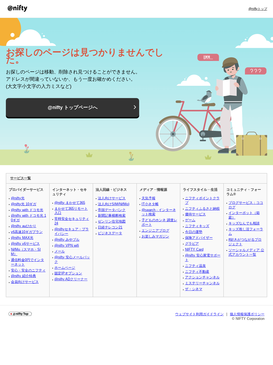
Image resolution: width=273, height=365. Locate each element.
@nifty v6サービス (25, 244)
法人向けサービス (112, 198)
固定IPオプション (68, 273)
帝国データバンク (112, 210)
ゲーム (190, 220)
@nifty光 (18, 198)
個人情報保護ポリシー (247, 314)
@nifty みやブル (66, 240)
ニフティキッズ (197, 226)
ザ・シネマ (193, 289)
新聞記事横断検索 (112, 215)
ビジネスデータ (110, 233)
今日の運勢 (193, 232)
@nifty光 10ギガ (23, 204)
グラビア (192, 244)
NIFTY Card (194, 249)
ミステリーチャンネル (202, 283)
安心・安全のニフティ (28, 270)
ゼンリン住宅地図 (112, 221)
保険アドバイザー (199, 238)
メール (59, 251)
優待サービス (195, 214)
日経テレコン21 (110, 227)
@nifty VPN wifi (66, 245)
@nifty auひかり (23, 226)
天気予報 (148, 198)
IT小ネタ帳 (150, 204)
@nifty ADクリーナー (70, 279)
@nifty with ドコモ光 (27, 210)
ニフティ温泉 (195, 266)
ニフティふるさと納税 (202, 209)
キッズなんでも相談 (244, 223)
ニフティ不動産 (197, 272)
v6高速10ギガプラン (27, 232)
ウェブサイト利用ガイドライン (199, 314)
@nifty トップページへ (73, 107)
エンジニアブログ (155, 230)
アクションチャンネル (202, 277)
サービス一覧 (20, 178)
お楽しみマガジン (155, 236)
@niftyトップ (257, 9)
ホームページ (64, 268)
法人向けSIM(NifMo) (113, 204)
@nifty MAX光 (22, 238)
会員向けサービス (25, 282)
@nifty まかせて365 (69, 203)
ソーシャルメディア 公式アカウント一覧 (246, 252)
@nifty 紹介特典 (23, 276)
